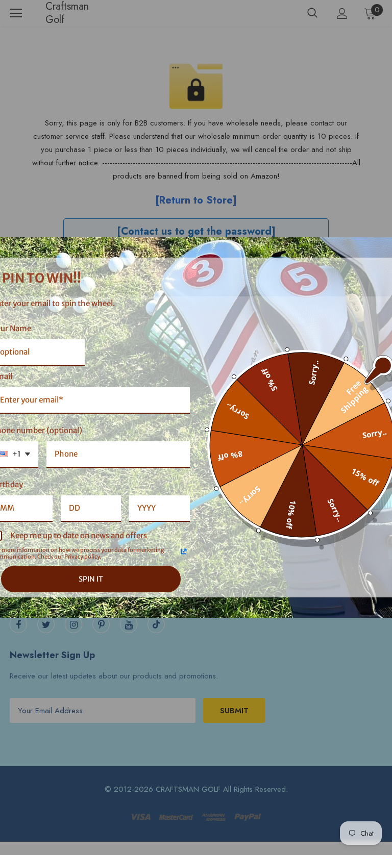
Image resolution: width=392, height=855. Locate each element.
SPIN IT (91, 579)
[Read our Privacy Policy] (184, 551)
